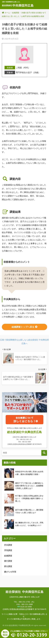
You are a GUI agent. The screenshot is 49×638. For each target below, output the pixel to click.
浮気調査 (8, 550)
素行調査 (8, 561)
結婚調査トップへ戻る (23, 327)
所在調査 (8, 545)
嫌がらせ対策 (10, 572)
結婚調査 (8, 556)
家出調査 (8, 566)
